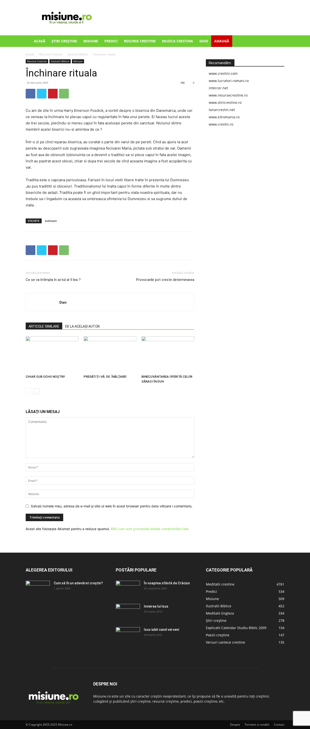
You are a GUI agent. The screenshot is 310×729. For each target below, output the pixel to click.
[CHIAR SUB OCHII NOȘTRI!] (52, 354)
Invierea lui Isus (156, 606)
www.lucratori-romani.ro (229, 80)
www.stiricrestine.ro (225, 102)
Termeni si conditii (257, 724)
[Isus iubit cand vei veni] (128, 635)
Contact (279, 724)
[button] (278, 41)
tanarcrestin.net (222, 109)
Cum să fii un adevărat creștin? (78, 583)
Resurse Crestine (140, 41)
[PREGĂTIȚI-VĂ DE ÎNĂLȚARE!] (110, 354)
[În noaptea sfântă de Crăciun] (128, 589)
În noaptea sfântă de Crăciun (167, 583)
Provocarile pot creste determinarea (165, 280)
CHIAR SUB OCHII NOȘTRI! (45, 376)
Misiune (90, 41)
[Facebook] (30, 93)
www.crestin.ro (221, 124)
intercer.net (218, 88)
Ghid (203, 41)
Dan (63, 302)
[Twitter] (41, 93)
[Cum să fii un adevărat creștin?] (38, 589)
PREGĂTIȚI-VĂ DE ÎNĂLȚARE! (105, 376)
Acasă (39, 41)
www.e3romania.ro (224, 117)
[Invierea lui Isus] (128, 612)
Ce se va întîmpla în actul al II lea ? (53, 280)
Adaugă (221, 41)
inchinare (51, 221)
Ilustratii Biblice (78, 54)
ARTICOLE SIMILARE (44, 326)
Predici (111, 41)
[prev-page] (29, 391)
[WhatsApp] (64, 93)
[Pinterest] (53, 93)
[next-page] (36, 391)
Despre (235, 724)
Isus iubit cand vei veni (161, 629)
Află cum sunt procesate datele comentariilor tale (149, 529)
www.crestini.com (223, 73)
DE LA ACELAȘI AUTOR (82, 326)
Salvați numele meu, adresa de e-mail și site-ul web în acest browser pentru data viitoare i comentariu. (112, 506)
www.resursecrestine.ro (228, 95)
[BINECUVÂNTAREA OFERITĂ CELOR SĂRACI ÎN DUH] (167, 354)
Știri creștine (64, 41)
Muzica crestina (177, 41)
